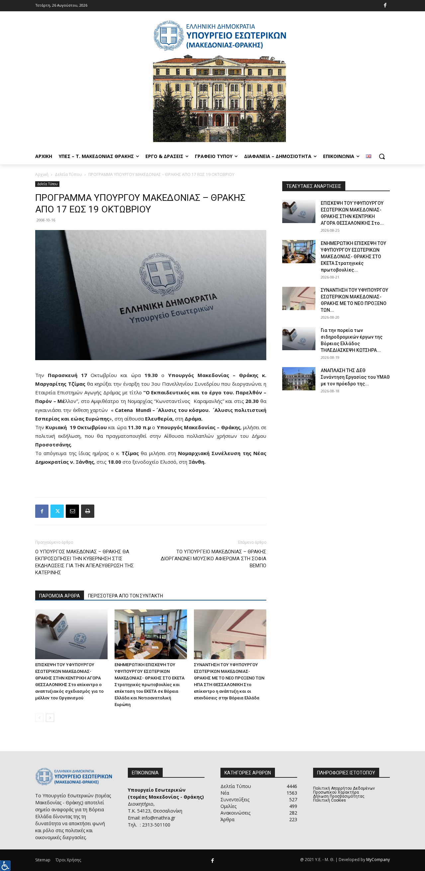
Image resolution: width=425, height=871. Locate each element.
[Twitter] (57, 511)
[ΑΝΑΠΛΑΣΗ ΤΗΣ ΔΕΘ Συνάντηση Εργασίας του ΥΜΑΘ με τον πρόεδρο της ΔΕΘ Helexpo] (298, 378)
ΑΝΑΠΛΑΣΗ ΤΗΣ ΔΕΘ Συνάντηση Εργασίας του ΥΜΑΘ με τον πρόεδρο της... (355, 377)
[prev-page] (39, 718)
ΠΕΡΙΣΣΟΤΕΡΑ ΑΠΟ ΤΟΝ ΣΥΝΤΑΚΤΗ (125, 595)
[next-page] (50, 718)
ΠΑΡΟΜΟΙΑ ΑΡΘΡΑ (59, 595)
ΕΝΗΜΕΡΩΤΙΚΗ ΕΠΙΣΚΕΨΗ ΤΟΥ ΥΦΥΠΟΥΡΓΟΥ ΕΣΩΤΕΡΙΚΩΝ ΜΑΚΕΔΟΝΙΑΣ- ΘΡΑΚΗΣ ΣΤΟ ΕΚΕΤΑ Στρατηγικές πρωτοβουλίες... (353, 257)
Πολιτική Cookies (329, 800)
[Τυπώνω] (87, 511)
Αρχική (41, 174)
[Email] (72, 511)
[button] (382, 156)
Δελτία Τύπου (68, 174)
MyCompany (378, 859)
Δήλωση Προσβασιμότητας (339, 796)
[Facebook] (385, 6)
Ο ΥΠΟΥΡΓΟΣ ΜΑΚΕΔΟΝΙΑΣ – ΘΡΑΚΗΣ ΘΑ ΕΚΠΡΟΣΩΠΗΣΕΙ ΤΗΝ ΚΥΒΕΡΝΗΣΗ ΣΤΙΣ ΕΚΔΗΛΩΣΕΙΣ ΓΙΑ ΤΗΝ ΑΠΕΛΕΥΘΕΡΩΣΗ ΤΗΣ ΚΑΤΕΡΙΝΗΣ (84, 562)
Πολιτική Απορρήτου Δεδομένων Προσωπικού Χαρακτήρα (344, 790)
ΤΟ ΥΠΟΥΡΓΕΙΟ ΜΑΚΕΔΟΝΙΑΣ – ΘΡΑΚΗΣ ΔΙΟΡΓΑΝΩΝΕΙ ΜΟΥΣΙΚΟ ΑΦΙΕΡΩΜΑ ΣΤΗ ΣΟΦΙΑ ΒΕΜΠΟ (213, 559)
